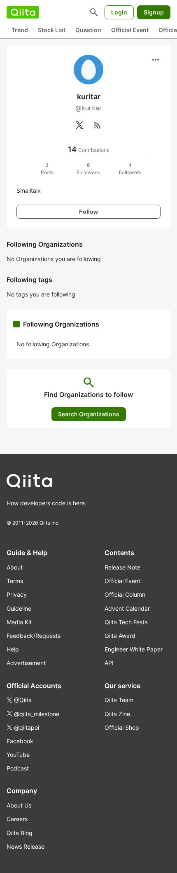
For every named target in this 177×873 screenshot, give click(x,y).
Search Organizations (88, 414)
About (15, 567)
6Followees (88, 168)
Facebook (20, 741)
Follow (88, 211)
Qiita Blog (20, 832)
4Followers (130, 168)
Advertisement (26, 662)
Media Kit (19, 622)
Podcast (18, 768)
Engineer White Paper (134, 649)
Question (88, 29)
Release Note (122, 567)
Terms (15, 580)
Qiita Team (119, 699)
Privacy (17, 594)
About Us (19, 805)
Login (119, 12)
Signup (154, 12)
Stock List (51, 29)
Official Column (125, 594)
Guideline (19, 608)
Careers (17, 818)
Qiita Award (120, 635)
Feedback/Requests (34, 635)
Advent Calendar (127, 608)
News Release (25, 846)
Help (13, 649)
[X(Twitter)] (79, 125)
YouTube (18, 754)
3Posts (47, 168)
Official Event (130, 29)
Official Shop (122, 727)
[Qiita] (23, 12)
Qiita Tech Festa (126, 622)
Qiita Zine (117, 713)
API (109, 662)
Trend (20, 29)
